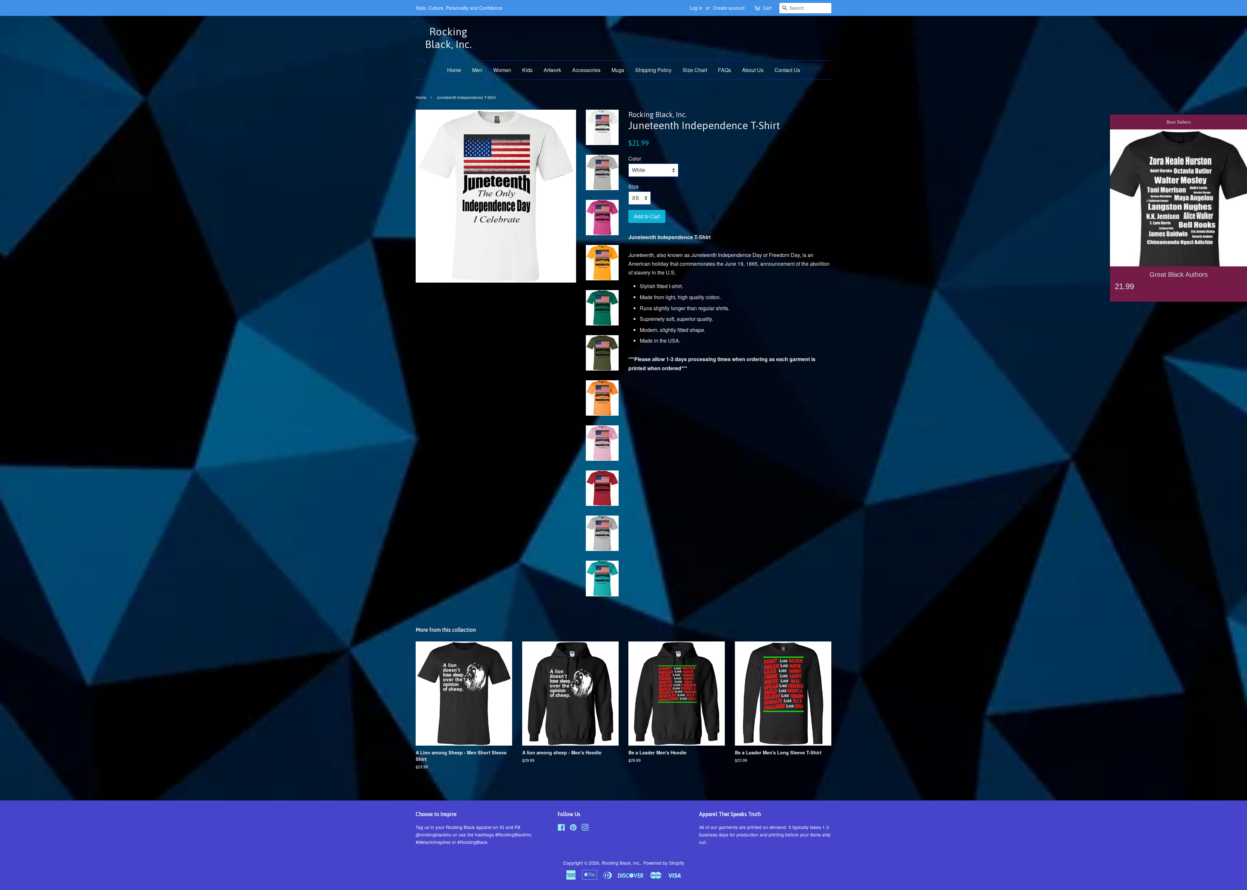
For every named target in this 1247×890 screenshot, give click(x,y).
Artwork (552, 70)
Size (633, 186)
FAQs (724, 70)
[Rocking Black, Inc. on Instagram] (584, 828)
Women (502, 70)
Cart (767, 8)
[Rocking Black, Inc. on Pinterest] (573, 828)
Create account (729, 8)
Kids (527, 70)
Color (634, 158)
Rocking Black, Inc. (448, 38)
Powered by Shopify (663, 863)
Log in (696, 8)
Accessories (586, 70)
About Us (752, 70)
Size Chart (695, 70)
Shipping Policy (653, 70)
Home (454, 70)
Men (477, 70)
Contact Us (787, 70)
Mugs (617, 70)
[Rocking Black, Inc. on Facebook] (561, 828)
